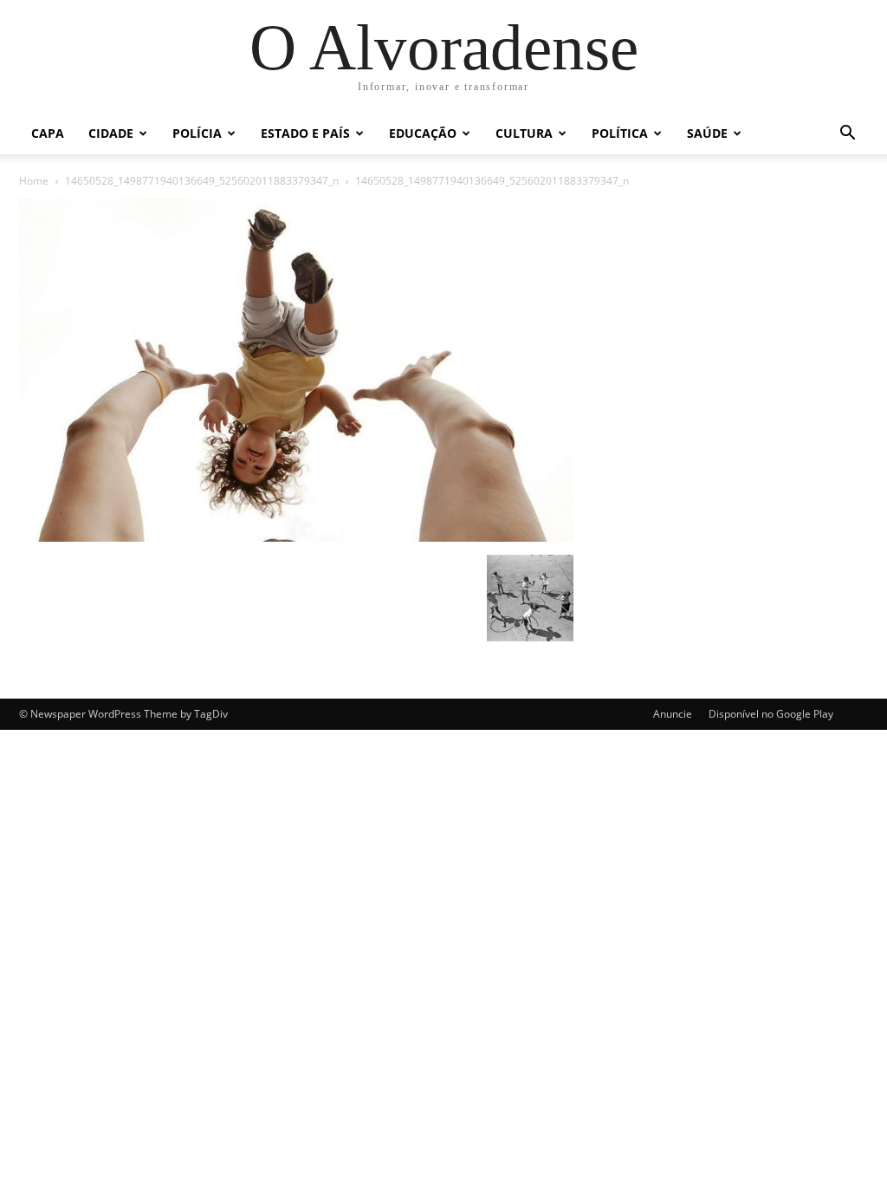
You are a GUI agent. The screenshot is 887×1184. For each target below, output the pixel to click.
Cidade (110, 133)
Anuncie (672, 713)
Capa (47, 133)
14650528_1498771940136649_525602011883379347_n (202, 180)
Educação (422, 133)
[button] (847, 135)
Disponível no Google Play (771, 713)
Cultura (524, 133)
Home (34, 180)
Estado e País (305, 133)
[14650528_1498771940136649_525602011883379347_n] (296, 537)
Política (620, 133)
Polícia (197, 133)
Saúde (707, 133)
